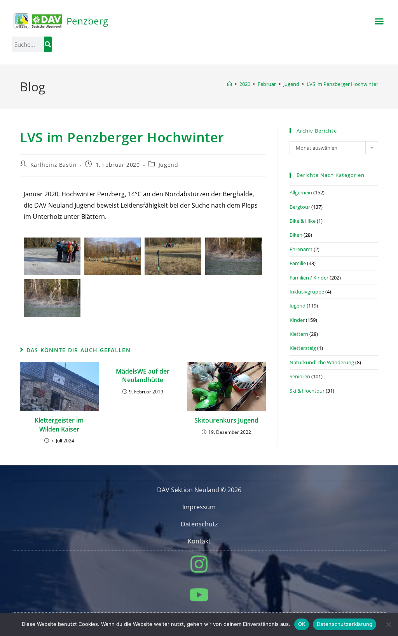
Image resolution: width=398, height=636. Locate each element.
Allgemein (301, 192)
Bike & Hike (303, 220)
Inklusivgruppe (307, 291)
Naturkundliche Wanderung (322, 362)
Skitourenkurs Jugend (226, 420)
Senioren (300, 376)
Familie (298, 263)
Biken (296, 234)
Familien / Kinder (309, 277)
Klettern (299, 333)
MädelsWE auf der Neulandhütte (142, 375)
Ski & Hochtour (307, 390)
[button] (379, 21)
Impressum (199, 507)
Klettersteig (303, 347)
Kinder (297, 319)
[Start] (229, 83)
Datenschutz (199, 524)
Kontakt (199, 541)
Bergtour (300, 206)
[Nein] (388, 624)
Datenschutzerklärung (344, 624)
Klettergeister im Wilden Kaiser (59, 424)
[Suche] (48, 44)
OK (301, 624)
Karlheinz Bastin (53, 164)
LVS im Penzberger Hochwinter (342, 83)
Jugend (168, 164)
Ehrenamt (301, 249)
